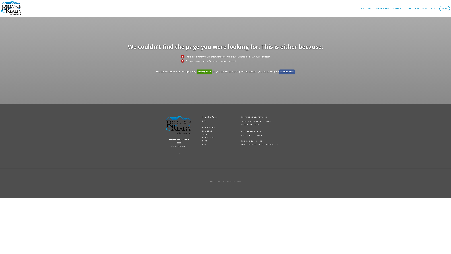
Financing (398, 9)
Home (444, 9)
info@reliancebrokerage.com (263, 144)
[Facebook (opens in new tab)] (179, 154)
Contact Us (421, 9)
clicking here (204, 71)
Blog (433, 9)
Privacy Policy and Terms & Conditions (225, 181)
